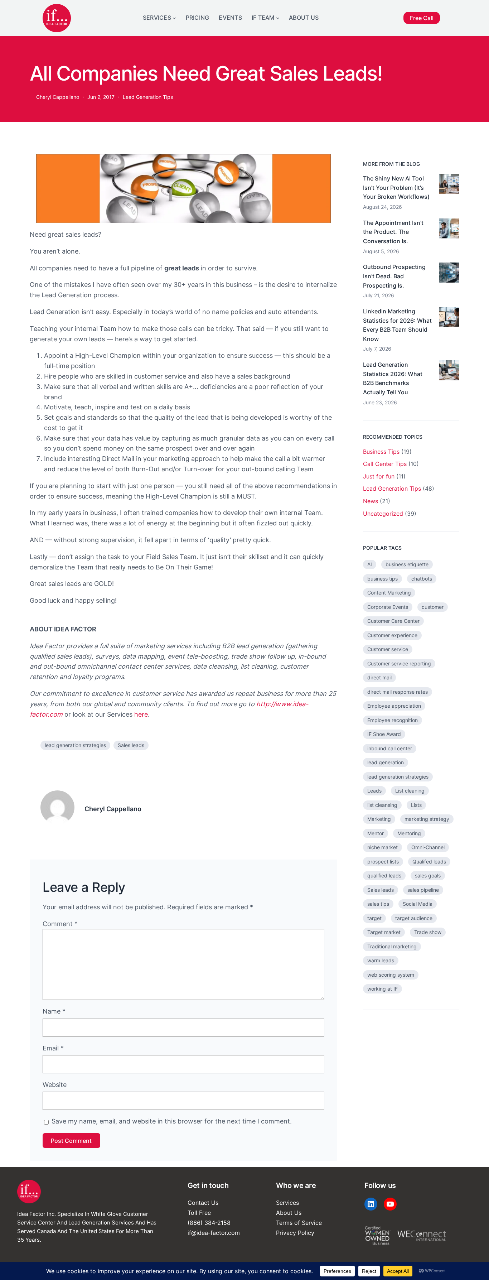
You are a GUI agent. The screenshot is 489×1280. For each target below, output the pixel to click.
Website (55, 1084)
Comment (60, 924)
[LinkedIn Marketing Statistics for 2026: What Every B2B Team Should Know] (449, 318)
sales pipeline (423, 890)
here (141, 714)
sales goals (428, 875)
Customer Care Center (393, 621)
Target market (384, 932)
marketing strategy (427, 819)
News (370, 501)
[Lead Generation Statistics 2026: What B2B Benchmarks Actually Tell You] (449, 371)
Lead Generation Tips (148, 97)
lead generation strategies (75, 745)
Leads (374, 791)
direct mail (379, 677)
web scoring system (390, 975)
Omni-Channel (428, 847)
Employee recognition (392, 720)
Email (53, 1048)
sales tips (378, 904)
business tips (382, 579)
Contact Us (203, 1202)
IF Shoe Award (384, 734)
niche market (382, 847)
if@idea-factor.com (214, 1232)
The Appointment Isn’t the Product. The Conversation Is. (393, 232)
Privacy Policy (295, 1232)
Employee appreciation (394, 706)
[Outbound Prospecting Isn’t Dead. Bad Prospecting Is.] (449, 274)
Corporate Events (387, 607)
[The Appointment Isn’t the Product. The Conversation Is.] (449, 229)
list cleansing (382, 805)
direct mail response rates (397, 692)
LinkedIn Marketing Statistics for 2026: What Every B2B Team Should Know (397, 325)
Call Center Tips (385, 463)
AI (369, 564)
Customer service (387, 649)
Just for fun (378, 476)
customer (433, 607)
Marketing (379, 819)
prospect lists (383, 861)
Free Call (422, 17)
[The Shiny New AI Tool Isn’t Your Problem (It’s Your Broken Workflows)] (449, 185)
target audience (413, 918)
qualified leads (384, 875)
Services (287, 1202)
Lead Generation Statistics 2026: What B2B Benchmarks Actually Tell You (392, 378)
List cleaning (410, 791)
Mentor (375, 833)
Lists (416, 805)
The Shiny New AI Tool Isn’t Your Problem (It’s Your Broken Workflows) (396, 187)
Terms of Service (299, 1222)
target (374, 918)
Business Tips (381, 451)
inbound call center (389, 748)
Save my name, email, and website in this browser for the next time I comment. (172, 1121)
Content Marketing (389, 593)
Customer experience (392, 635)
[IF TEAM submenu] (278, 18)
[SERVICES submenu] (174, 18)
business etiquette (407, 564)
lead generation (385, 762)
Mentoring (409, 833)
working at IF (382, 989)
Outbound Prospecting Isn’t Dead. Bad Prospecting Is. (394, 276)
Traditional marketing (392, 946)
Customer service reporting (399, 663)
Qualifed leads (429, 861)
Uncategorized (383, 513)
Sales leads (131, 745)
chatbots (421, 579)
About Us (288, 1212)
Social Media (417, 904)
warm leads (380, 960)
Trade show (427, 932)
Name (54, 1011)
